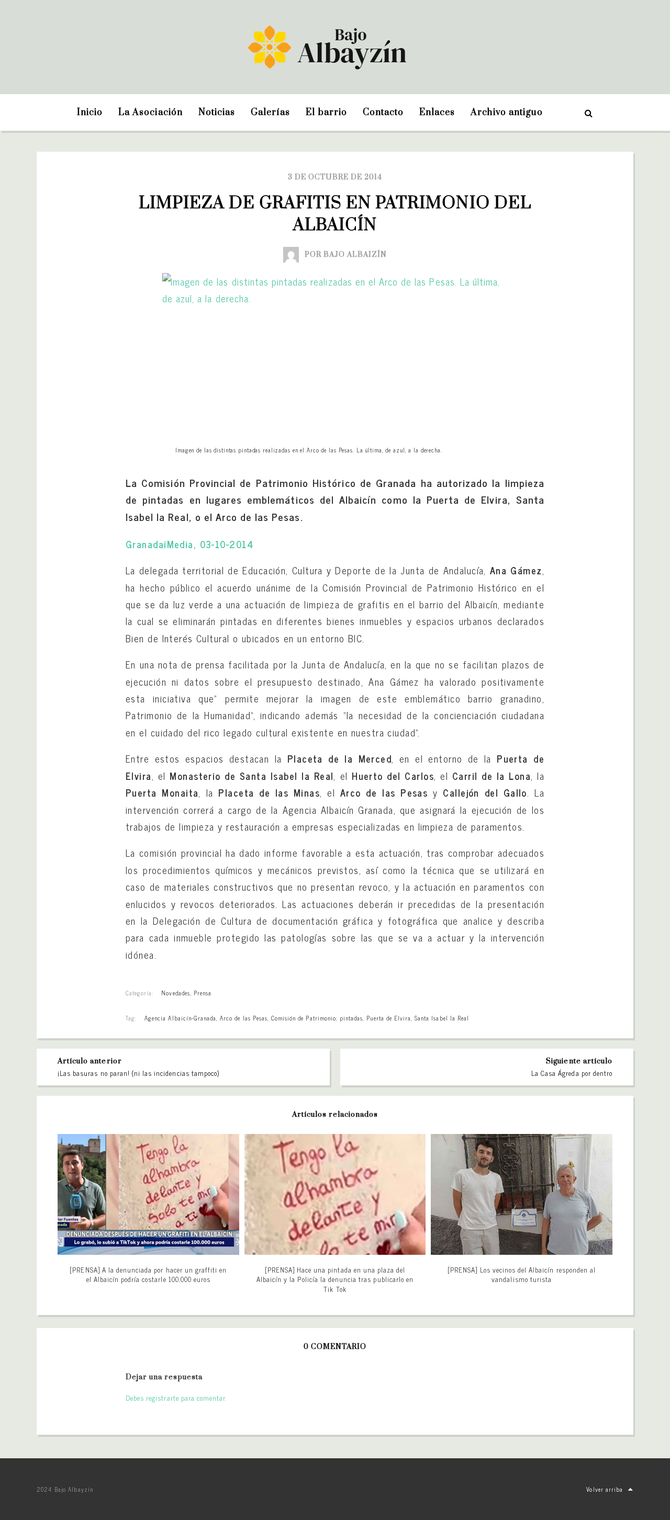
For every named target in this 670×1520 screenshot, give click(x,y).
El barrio (326, 112)
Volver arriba (604, 1489)
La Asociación (150, 112)
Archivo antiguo (507, 112)
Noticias (216, 112)
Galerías (270, 112)
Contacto (383, 112)
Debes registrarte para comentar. (176, 1397)
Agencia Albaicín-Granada (180, 1018)
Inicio (90, 112)
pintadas (351, 1018)
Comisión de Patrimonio (303, 1018)
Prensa (202, 992)
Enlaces (437, 112)
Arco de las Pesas (243, 1018)
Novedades (175, 992)
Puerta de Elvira (388, 1018)
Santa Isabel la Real (442, 1018)
